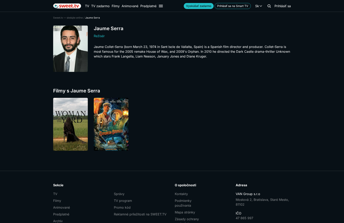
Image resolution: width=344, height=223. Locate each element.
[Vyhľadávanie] (269, 6)
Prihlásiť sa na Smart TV (232, 6)
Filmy (116, 6)
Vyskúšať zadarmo (198, 6)
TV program (123, 201)
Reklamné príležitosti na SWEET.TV (140, 214)
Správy (119, 194)
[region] (172, 124)
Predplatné (148, 6)
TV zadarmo (100, 6)
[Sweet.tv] (67, 6)
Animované (130, 6)
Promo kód (122, 207)
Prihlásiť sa (283, 6)
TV (87, 6)
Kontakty (181, 194)
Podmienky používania (183, 203)
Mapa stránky (185, 212)
